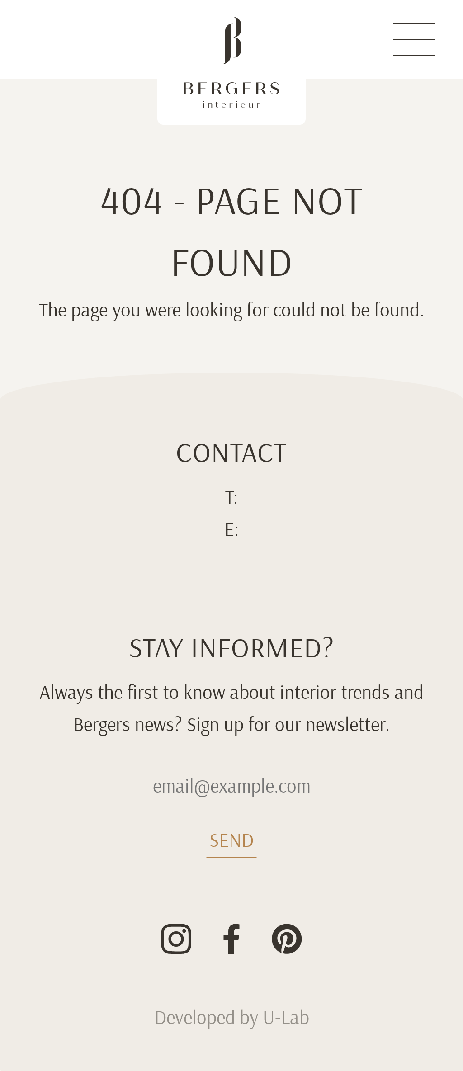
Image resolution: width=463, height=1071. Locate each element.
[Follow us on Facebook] (231, 939)
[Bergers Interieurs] (231, 62)
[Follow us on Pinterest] (287, 939)
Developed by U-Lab (231, 1017)
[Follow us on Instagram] (176, 939)
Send (231, 840)
